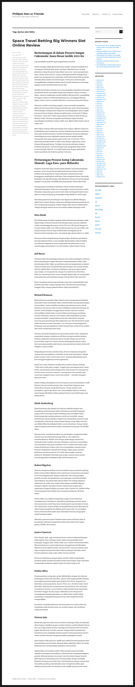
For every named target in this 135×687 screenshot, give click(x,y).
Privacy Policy (118, 14)
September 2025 (101, 99)
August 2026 (100, 80)
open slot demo (17, 100)
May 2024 (99, 130)
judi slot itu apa (21, 98)
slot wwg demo (21, 121)
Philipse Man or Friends (28, 13)
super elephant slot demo (20, 127)
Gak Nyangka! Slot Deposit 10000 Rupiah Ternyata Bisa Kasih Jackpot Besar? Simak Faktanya (109, 57)
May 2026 (99, 84)
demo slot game (17, 81)
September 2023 (101, 146)
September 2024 (101, 122)
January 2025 (100, 115)
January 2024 (100, 138)
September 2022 (101, 169)
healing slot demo (17, 96)
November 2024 (101, 119)
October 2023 (100, 144)
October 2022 (100, 167)
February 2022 (101, 177)
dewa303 (97, 217)
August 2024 (100, 124)
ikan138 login (99, 209)
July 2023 (99, 149)
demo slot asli (21, 75)
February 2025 (101, 113)
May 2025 (99, 107)
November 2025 (101, 95)
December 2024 (101, 117)
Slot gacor (98, 232)
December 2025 (101, 93)
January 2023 (100, 161)
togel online (98, 198)
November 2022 (101, 165)
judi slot (97, 205)
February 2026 (101, 90)
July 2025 (99, 103)
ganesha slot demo (18, 94)
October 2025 (100, 97)
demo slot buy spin (18, 77)
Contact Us (106, 14)
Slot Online (86, 14)
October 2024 (100, 120)
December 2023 (101, 140)
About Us (95, 14)
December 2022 (101, 163)
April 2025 (100, 109)
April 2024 (100, 132)
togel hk (97, 194)
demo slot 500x (17, 73)
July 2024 (99, 126)
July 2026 (99, 82)
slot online (98, 190)
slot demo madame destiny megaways (18, 111)
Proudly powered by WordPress (47, 679)
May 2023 (99, 153)
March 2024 (100, 134)
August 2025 (100, 101)
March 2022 (100, 175)
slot (96, 201)
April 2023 (99, 155)
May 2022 (99, 171)
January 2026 (100, 91)
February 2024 (101, 136)
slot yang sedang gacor (19, 125)
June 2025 (99, 105)
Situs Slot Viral (16, 55)
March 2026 (100, 88)
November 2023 (101, 142)
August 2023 (100, 148)
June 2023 (99, 151)
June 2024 (99, 128)
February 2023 (101, 159)
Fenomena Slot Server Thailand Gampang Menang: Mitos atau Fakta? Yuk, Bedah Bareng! (109, 47)
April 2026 (100, 86)
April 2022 (100, 173)
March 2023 (100, 157)
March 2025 (100, 111)
